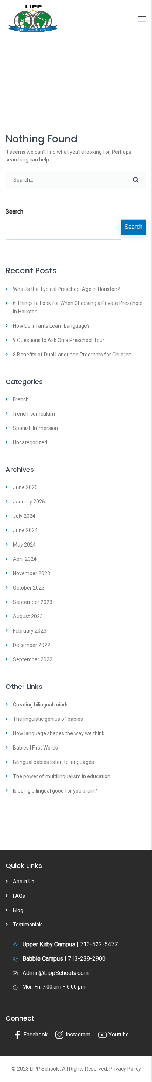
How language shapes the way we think (58, 733)
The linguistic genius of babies (48, 719)
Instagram (77, 1034)
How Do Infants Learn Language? (51, 326)
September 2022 (32, 659)
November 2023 (31, 573)
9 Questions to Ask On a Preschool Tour (58, 340)
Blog (18, 910)
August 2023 (28, 616)
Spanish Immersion (35, 428)
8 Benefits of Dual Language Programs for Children (72, 354)
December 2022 (31, 645)
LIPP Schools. (45, 1069)
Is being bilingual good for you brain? (55, 791)
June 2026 (25, 487)
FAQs (19, 896)
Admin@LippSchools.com (56, 972)
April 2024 (25, 559)
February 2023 (29, 631)
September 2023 (32, 602)
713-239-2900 (87, 958)
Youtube (118, 1034)
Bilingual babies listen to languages (53, 762)
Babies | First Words (35, 748)
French (21, 399)
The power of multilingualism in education (61, 776)
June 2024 (25, 530)
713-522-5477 (99, 944)
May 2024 (24, 545)
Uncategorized (30, 442)
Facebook (35, 1034)
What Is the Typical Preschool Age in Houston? (66, 289)
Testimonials (28, 925)
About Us (23, 882)
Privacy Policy (125, 1069)
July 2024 (24, 516)
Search (14, 211)
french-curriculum (34, 414)
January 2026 (29, 502)
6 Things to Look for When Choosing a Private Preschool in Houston (77, 307)
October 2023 (29, 588)
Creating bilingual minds (41, 705)
